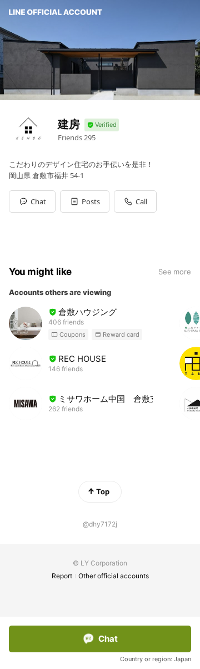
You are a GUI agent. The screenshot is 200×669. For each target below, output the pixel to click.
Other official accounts (113, 576)
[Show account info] (101, 125)
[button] (84, 201)
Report (62, 576)
